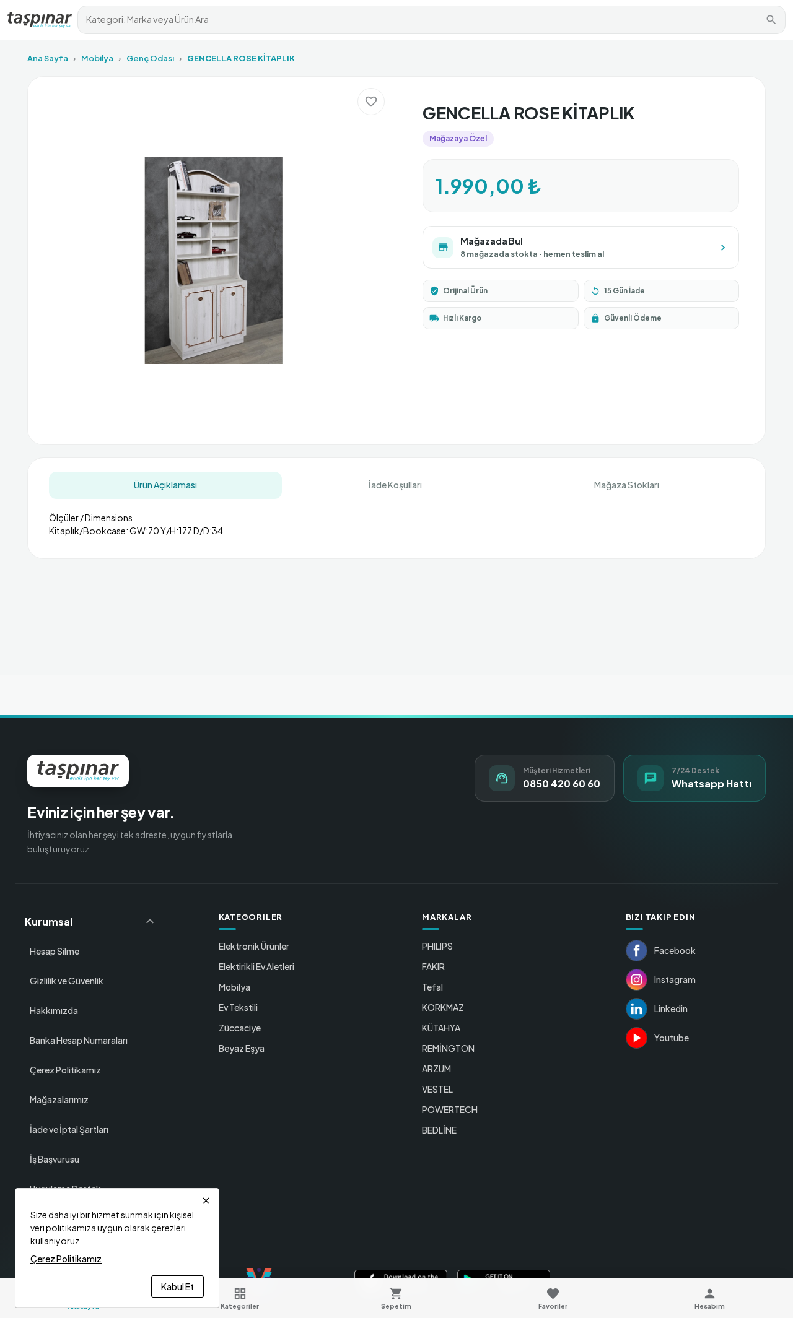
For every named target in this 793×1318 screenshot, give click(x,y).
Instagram (675, 979)
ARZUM (436, 1068)
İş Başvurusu (54, 1158)
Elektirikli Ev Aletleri (256, 966)
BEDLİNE (439, 1129)
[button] (91, 921)
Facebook (675, 950)
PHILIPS (437, 946)
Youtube (671, 1037)
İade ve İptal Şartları (69, 1129)
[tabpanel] (396, 519)
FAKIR (433, 966)
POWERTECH (450, 1109)
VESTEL (437, 1089)
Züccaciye (240, 1027)
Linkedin (671, 1008)
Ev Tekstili (238, 1007)
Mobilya (97, 58)
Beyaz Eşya (242, 1048)
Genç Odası (150, 58)
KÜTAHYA (441, 1027)
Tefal (432, 986)
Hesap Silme (54, 950)
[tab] (165, 485)
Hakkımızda (54, 1010)
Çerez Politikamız (65, 1069)
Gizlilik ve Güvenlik (66, 980)
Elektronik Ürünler (254, 946)
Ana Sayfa (47, 58)
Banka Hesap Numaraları (79, 1040)
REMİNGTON (448, 1048)
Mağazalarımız (59, 1099)
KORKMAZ (443, 1007)
